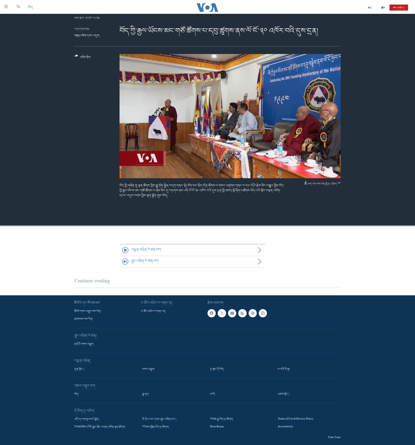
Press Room (217, 427)
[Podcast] (253, 313)
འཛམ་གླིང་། (283, 394)
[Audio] (370, 8)
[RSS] (242, 313)
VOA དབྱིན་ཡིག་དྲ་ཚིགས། (155, 427)
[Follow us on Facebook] (212, 313)
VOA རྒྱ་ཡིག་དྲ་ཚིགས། (221, 419)
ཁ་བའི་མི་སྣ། (284, 369)
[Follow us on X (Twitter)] (222, 313)
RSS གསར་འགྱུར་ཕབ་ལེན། (87, 311)
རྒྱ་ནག (145, 394)
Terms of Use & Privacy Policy (295, 419)
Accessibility (285, 427)
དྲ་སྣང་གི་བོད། (217, 369)
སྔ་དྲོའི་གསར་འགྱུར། (84, 344)
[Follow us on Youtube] (232, 313)
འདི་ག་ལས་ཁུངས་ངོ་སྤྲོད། (86, 419)
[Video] (383, 8)
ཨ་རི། (212, 394)
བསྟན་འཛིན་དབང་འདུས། (86, 35)
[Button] (83, 58)
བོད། (30, 7)
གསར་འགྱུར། (148, 369)
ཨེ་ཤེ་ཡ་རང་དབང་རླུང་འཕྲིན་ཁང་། (159, 419)
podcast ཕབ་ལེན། (83, 319)
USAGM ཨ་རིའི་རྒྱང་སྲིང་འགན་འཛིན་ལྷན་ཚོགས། (99, 427)
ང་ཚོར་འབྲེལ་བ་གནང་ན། (153, 311)
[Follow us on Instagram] (263, 313)
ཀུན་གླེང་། (79, 369)
